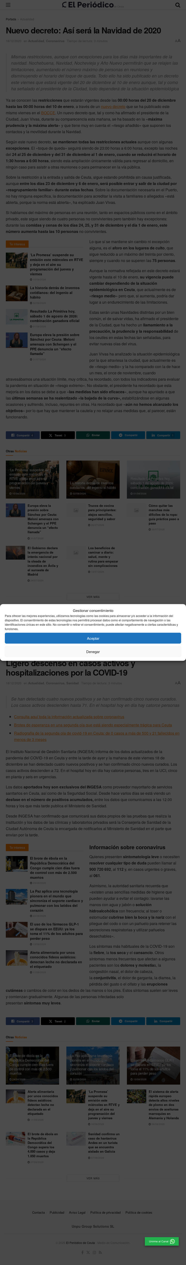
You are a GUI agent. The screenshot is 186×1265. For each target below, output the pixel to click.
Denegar (93, 651)
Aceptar (93, 638)
